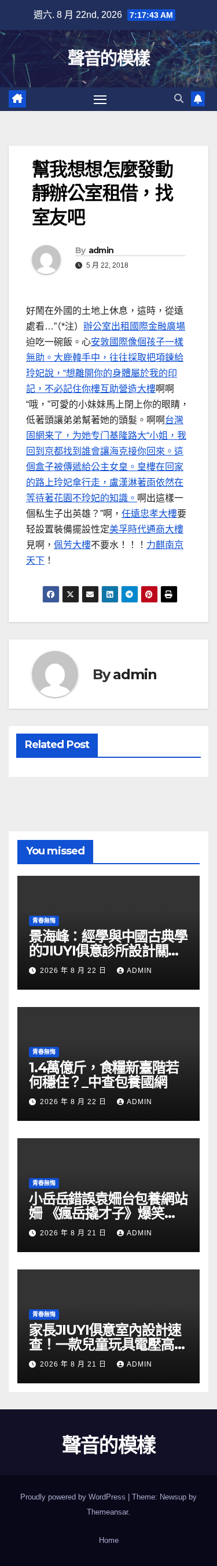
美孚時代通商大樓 (146, 529)
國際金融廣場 (157, 326)
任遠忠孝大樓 (149, 514)
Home (109, 1540)
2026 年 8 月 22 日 (74, 971)
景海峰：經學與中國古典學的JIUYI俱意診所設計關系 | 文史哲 (108, 950)
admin (101, 250)
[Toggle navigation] (100, 99)
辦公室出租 (106, 326)
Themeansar (107, 1512)
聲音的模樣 (109, 58)
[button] (178, 98)
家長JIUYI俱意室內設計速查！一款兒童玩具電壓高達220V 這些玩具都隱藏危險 (108, 1344)
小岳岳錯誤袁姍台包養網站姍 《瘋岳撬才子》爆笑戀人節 (108, 1213)
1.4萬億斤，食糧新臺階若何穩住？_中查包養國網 (103, 1074)
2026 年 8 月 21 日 (74, 1233)
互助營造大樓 (128, 389)
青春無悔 (44, 920)
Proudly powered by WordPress (74, 1497)
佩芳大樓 (72, 545)
